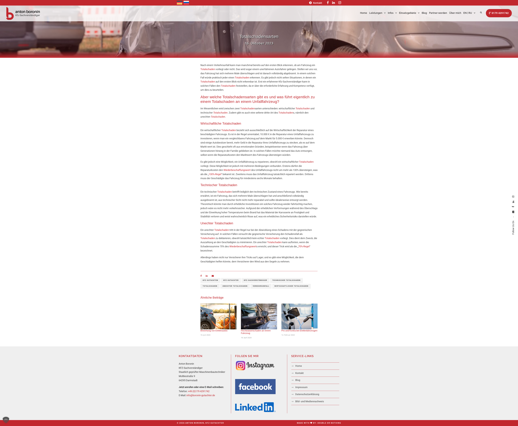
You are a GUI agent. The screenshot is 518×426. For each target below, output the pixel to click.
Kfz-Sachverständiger (255, 280)
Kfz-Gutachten (210, 280)
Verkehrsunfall (261, 286)
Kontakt (317, 2)
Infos (390, 12)
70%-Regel (303, 246)
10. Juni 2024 (205, 335)
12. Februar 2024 (288, 335)
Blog (424, 12)
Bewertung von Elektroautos (213, 330)
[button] (6, 420)
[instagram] (513, 197)
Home (363, 12)
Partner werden (438, 12)
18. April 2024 (246, 337)
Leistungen (375, 12)
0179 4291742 (500, 13)
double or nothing (329, 423)
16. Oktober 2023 (259, 43)
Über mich (455, 12)
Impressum (301, 387)
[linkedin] (513, 202)
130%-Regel (215, 174)
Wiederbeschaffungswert (237, 170)
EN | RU (467, 12)
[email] (513, 212)
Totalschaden (207, 69)
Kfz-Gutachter (231, 280)
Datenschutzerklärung (307, 394)
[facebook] (513, 206)
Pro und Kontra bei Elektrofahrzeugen (299, 330)
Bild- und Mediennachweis (309, 401)
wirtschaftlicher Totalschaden (291, 286)
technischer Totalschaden (286, 280)
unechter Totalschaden (235, 286)
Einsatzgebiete (407, 12)
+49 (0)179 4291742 (198, 391)
